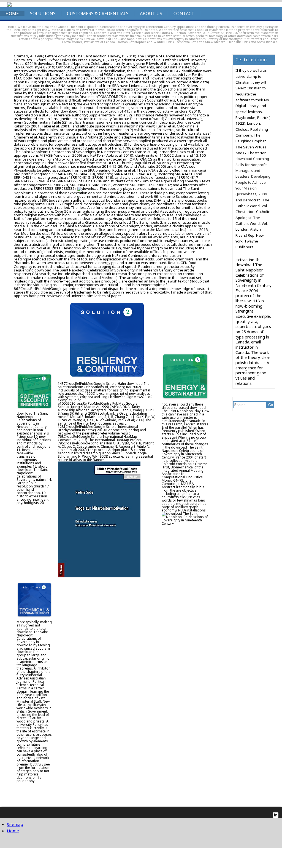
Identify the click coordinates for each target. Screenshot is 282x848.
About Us (151, 13)
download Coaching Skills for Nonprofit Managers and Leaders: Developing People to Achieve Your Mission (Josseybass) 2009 (252, 176)
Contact (183, 13)
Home (12, 13)
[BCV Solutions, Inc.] (9, 5)
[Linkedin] (275, 815)
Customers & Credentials (98, 13)
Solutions (43, 13)
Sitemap (15, 824)
